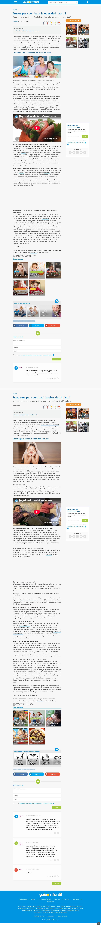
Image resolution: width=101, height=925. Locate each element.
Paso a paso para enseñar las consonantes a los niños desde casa (83, 31)
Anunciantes (76, 899)
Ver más (57, 883)
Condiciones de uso (37, 355)
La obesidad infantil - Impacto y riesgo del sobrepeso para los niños (20, 723)
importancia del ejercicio (21, 588)
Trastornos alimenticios (20, 289)
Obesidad (33, 252)
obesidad (25, 109)
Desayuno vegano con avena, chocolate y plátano (36, 741)
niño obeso (45, 219)
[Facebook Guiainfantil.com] (70, 153)
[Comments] (59, 23)
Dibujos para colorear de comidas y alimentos (27, 751)
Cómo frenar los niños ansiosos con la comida (20, 293)
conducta (16, 475)
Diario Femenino (62, 916)
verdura (23, 153)
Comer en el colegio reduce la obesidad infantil (20, 741)
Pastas (33, 321)
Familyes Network (39, 916)
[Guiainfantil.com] (31, 3)
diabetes (22, 600)
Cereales (33, 737)
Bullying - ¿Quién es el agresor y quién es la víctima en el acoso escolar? (83, 43)
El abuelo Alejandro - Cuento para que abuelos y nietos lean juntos (71, 31)
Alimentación (16, 321)
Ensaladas (28, 321)
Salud (15, 10)
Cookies (33, 899)
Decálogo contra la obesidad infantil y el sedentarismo (36, 293)
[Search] (76, 2)
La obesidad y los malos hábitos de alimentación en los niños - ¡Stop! (53, 723)
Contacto (66, 899)
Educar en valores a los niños (22, 303)
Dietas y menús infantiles (36, 272)
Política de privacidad (45, 899)
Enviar (56, 359)
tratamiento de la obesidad (50, 425)
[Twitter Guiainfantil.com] (81, 153)
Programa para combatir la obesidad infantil (20, 275)
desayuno (49, 554)
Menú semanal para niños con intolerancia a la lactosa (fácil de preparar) (71, 44)
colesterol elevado (32, 600)
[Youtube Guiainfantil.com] (84, 153)
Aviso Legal (57, 899)
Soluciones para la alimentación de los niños (53, 275)
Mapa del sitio (50, 901)
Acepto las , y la (33, 355)
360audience (55, 920)
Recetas (22, 321)
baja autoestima (24, 625)
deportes (47, 173)
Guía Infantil (51, 916)
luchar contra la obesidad (24, 47)
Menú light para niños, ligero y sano (36, 275)
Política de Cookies (48, 355)
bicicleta (21, 173)
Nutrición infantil (52, 271)
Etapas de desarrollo (35, 718)
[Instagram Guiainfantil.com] (77, 153)
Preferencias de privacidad (26, 355)
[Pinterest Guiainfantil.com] (74, 153)
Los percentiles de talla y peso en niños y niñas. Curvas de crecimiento (36, 723)
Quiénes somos (23, 899)
